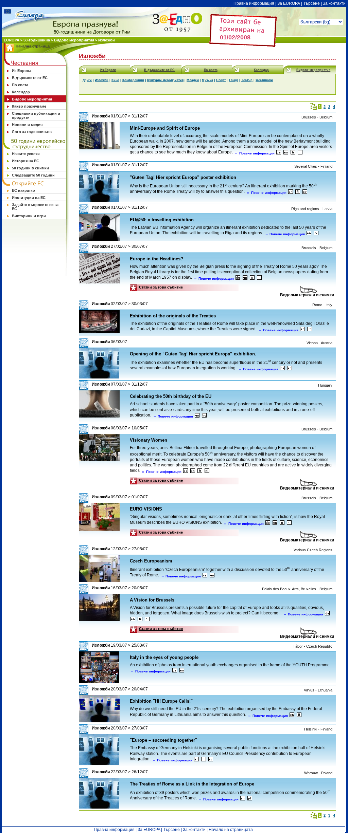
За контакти (334, 3)
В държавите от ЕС (30, 78)
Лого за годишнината (32, 132)
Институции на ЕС (29, 198)
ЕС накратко (23, 190)
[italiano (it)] (310, 330)
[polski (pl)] (250, 799)
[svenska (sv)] (305, 193)
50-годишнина (36, 40)
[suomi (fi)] (298, 193)
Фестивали (264, 80)
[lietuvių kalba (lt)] (299, 716)
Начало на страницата (231, 829)
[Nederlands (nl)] (300, 153)
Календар (21, 92)
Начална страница (33, 46)
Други (87, 80)
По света (20, 85)
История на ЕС (25, 161)
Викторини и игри (29, 216)
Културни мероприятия (165, 80)
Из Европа (21, 71)
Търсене (311, 3)
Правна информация (253, 3)
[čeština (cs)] (205, 576)
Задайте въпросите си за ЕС (35, 207)
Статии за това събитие (161, 287)
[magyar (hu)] (204, 416)
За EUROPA (288, 3)
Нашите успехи (26, 154)
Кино (115, 80)
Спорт (221, 80)
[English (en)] (286, 153)
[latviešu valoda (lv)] (316, 234)
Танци (233, 80)
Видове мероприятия (74, 40)
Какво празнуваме (29, 106)
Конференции (133, 80)
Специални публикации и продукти (36, 115)
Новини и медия (27, 125)
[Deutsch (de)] (279, 153)
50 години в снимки (30, 168)
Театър (247, 80)
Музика (207, 80)
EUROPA (12, 40)
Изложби (106, 40)
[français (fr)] (293, 153)
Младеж (193, 80)
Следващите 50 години (33, 175)
